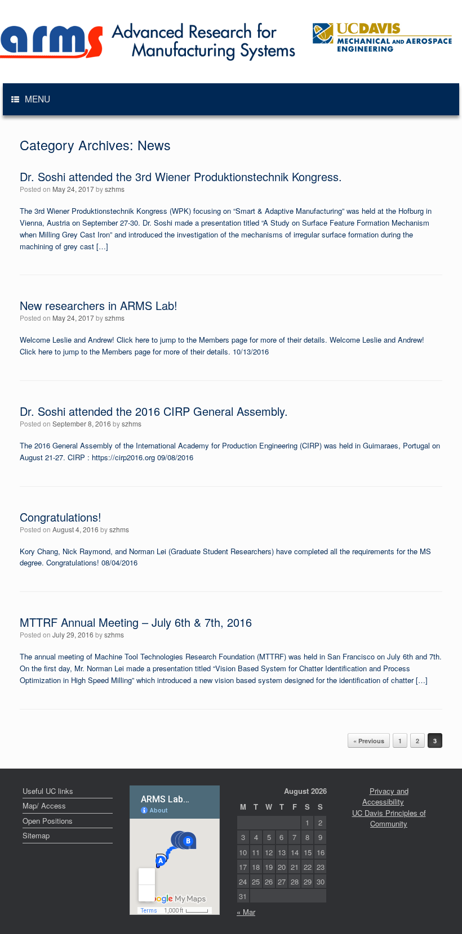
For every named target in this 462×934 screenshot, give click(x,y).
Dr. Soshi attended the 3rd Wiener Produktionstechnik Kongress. (181, 176)
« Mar (246, 911)
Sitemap (36, 835)
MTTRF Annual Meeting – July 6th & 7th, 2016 (136, 622)
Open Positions (48, 820)
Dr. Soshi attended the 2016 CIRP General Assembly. (154, 411)
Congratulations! (60, 517)
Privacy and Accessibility (385, 796)
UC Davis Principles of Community (389, 818)
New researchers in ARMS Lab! (98, 305)
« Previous (368, 741)
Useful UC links (48, 790)
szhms (115, 189)
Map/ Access (44, 805)
